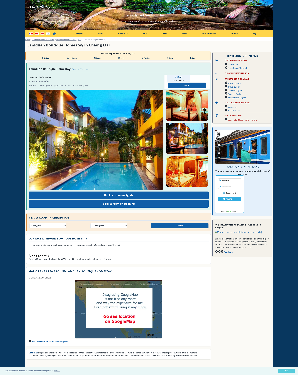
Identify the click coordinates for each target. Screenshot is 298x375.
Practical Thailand (209, 33)
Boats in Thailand (235, 94)
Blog (254, 33)
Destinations (123, 33)
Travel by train (234, 83)
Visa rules (232, 107)
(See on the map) (80, 69)
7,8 (177, 77)
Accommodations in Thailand (43, 40)
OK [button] (286, 371)
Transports (79, 33)
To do (121, 58)
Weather (145, 58)
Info (192, 58)
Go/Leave (45, 58)
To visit (97, 58)
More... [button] (57, 371)
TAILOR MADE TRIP (233, 115)
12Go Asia (229, 211)
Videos (184, 33)
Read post (228, 252)
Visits (145, 33)
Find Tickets (231, 199)
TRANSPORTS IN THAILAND (237, 79)
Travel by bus (234, 87)
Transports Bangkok (237, 97)
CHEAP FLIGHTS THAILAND (237, 73)
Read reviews (178, 80)
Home (27, 40)
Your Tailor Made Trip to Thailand (242, 120)
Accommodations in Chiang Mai (68, 40)
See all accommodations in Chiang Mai (50, 341)
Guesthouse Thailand (237, 68)
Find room (72, 58)
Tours (164, 33)
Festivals (234, 33)
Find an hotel (233, 64)
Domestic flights (235, 90)
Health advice (234, 110)
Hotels (100, 33)
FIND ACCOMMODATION (236, 60)
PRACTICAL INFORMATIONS (237, 102)
